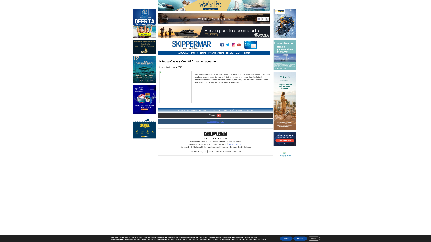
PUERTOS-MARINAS (216, 53)
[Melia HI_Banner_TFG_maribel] (285, 130)
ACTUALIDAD (183, 53)
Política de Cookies (149, 239)
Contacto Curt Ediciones (240, 147)
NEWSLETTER (183, 110)
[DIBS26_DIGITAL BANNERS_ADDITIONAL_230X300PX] (144, 113)
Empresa (224, 147)
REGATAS (230, 53)
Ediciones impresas (210, 147)
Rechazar (300, 238)
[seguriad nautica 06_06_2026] (144, 138)
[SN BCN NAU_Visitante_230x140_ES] (285, 145)
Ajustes (314, 238)
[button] (252, 110)
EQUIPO (203, 53)
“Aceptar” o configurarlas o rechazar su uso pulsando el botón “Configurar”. (239, 240)
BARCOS (194, 53)
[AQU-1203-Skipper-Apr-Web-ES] (214, 37)
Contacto (212, 110)
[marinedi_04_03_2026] (144, 53)
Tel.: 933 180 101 (235, 144)
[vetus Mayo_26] (285, 37)
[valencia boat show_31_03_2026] (144, 82)
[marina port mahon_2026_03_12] (285, 160)
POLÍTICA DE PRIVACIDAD (239, 110)
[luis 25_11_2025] (285, 69)
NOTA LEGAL (223, 110)
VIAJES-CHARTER (243, 53)
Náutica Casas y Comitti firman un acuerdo (187, 61)
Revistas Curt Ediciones (190, 147)
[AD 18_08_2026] (144, 37)
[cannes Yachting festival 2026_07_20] (214, 10)
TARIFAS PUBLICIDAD (199, 110)
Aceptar (286, 238)
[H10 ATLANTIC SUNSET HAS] (214, 24)
